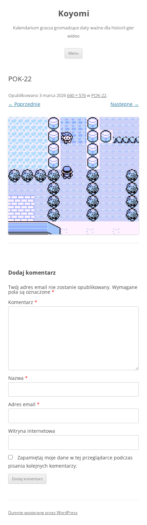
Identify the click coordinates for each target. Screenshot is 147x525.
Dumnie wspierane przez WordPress (43, 512)
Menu (73, 53)
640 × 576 (76, 95)
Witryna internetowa (31, 431)
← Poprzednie (24, 104)
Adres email (24, 404)
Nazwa (18, 378)
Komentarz (22, 302)
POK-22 (98, 95)
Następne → (124, 104)
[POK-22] (73, 176)
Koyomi (73, 13)
